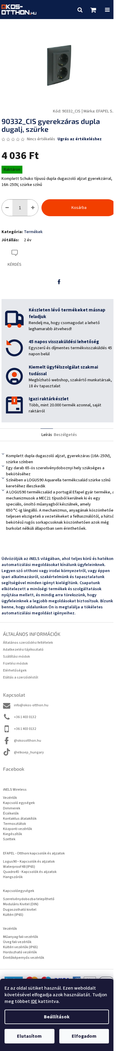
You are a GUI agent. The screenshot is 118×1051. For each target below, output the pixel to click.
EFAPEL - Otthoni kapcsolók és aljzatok (34, 853)
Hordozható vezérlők (20, 952)
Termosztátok (14, 823)
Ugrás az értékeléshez (79, 139)
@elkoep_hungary (29, 752)
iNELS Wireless (15, 789)
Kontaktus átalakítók (20, 818)
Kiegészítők (12, 834)
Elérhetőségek (15, 670)
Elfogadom (84, 1036)
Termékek (33, 232)
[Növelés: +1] (33, 208)
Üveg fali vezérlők (17, 942)
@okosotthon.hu (27, 740)
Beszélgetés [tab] (65, 435)
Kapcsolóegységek (18, 890)
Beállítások (57, 1017)
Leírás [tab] (46, 435)
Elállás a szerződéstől (20, 677)
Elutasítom (29, 1036)
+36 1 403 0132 (25, 717)
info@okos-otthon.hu (31, 705)
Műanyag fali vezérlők (20, 936)
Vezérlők (10, 797)
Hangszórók (13, 877)
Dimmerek (11, 808)
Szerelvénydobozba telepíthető (28, 899)
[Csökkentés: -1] (7, 208)
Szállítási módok (16, 656)
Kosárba (79, 208)
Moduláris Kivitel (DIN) (20, 904)
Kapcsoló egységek (19, 802)
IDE (34, 1001)
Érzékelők (11, 813)
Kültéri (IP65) (13, 914)
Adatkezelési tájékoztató (23, 649)
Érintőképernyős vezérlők (23, 957)
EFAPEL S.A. (106, 111)
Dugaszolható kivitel (19, 909)
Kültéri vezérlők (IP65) (20, 947)
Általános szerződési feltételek (28, 642)
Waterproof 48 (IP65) (19, 866)
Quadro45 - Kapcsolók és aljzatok (30, 871)
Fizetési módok (15, 663)
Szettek (9, 839)
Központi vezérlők (17, 828)
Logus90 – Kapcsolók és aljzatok (29, 861)
